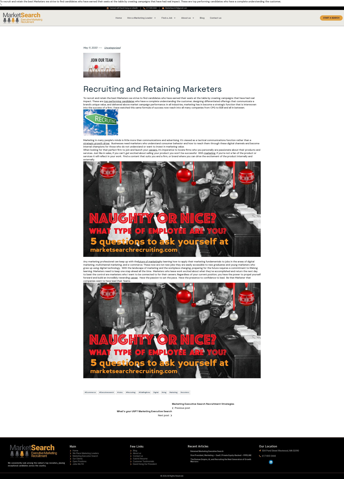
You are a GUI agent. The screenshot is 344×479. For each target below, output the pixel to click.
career (134, 277)
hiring (164, 392)
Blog (202, 18)
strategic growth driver (96, 143)
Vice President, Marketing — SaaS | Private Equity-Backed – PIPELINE (220, 455)
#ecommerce (90, 392)
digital (155, 392)
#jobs (120, 392)
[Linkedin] (271, 462)
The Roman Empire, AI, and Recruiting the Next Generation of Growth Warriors (220, 460)
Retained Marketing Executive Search (206, 451)
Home (119, 18)
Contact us (215, 18)
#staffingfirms (144, 392)
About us (186, 18)
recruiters (185, 392)
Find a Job (167, 18)
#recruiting (130, 392)
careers (153, 150)
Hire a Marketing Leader (140, 18)
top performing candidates (119, 101)
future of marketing (149, 261)
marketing (209, 153)
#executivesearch (106, 392)
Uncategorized (112, 47)
